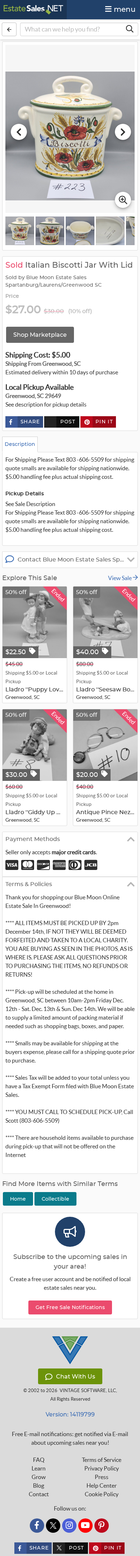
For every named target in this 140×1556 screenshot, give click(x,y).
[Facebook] (37, 1525)
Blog (38, 1485)
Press (101, 1477)
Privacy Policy (101, 1468)
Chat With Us (75, 1376)
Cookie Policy (101, 1494)
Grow (39, 1477)
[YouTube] (85, 1525)
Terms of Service (101, 1460)
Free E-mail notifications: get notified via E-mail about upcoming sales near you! (70, 1438)
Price (12, 296)
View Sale (120, 578)
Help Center (102, 1485)
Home (18, 1199)
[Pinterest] (101, 1525)
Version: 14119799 (70, 1414)
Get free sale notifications (70, 1307)
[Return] (9, 29)
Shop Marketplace (40, 334)
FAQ (39, 1460)
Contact (39, 1494)
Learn (39, 1468)
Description (20, 444)
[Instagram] (69, 1525)
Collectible (55, 1199)
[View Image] (19, 231)
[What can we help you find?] (129, 29)
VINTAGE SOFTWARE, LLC (88, 1390)
